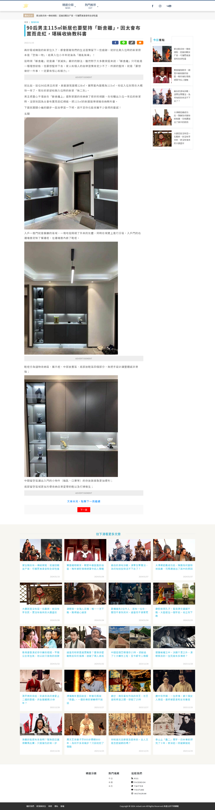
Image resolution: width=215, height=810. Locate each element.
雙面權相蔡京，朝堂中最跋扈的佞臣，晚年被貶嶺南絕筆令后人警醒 (85, 566)
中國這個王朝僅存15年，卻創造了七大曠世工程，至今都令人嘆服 (129, 654)
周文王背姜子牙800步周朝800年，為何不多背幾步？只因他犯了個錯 (85, 743)
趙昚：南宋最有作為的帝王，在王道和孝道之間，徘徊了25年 (129, 697)
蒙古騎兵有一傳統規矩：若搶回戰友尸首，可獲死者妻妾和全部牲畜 (67, 15)
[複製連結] (131, 42)
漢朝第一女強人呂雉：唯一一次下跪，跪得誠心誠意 (85, 610)
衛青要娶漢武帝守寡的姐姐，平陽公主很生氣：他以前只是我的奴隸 (41, 654)
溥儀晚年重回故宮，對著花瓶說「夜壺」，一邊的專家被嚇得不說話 (85, 699)
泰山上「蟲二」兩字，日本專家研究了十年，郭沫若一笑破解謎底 (174, 741)
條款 (50, 806)
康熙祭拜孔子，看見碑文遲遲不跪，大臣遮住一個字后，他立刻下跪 (174, 612)
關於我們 (30, 806)
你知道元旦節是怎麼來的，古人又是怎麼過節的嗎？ (129, 741)
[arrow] (33, 6)
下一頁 (83, 509)
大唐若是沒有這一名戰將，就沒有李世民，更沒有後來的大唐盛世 (41, 610)
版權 (62, 806)
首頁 (26, 22)
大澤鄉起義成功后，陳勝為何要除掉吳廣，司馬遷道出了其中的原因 (174, 566)
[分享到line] (123, 42)
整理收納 (35, 22)
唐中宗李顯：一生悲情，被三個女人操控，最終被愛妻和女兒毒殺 (174, 697)
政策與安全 (41, 806)
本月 (111, 786)
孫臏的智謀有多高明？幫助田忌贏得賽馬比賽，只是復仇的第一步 (41, 741)
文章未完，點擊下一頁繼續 (83, 501)
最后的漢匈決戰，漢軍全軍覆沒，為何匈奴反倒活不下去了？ (129, 566)
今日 (111, 778)
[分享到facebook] (115, 42)
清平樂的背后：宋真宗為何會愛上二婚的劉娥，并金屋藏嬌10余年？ (41, 699)
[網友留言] (140, 42)
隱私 (56, 806)
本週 (111, 782)
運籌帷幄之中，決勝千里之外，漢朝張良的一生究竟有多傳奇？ (174, 654)
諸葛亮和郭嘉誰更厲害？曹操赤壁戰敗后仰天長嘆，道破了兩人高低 (85, 654)
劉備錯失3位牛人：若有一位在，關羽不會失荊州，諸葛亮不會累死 (129, 610)
